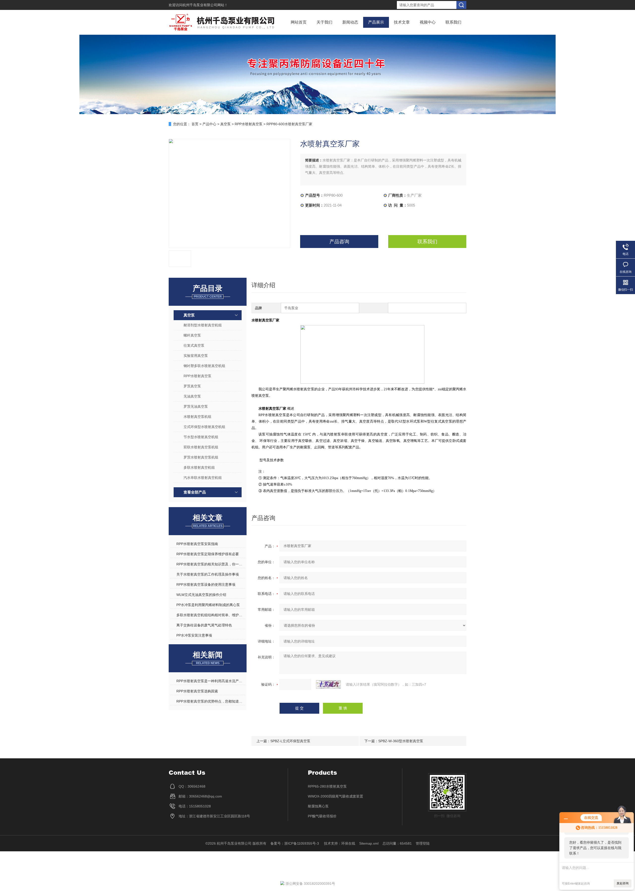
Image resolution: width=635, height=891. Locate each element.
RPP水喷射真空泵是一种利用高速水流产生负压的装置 (210, 681)
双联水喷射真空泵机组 (201, 447)
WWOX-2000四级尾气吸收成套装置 (335, 796)
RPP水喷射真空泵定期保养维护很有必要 (207, 554)
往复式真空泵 (194, 345)
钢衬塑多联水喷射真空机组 (204, 366)
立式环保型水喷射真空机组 (204, 427)
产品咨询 (339, 241)
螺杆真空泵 (192, 335)
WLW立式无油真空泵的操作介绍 (201, 595)
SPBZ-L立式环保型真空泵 (290, 741)
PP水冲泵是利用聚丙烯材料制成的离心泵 (208, 605)
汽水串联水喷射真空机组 (203, 478)
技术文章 (402, 22)
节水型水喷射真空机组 (201, 437)
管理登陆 (423, 843)
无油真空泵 (192, 396)
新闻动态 (350, 22)
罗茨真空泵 (192, 386)
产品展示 (376, 22)
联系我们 (453, 22)
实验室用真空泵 (196, 356)
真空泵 (225, 124)
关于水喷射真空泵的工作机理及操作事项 (207, 574)
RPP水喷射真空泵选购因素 (197, 691)
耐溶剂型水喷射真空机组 (203, 325)
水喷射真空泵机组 (197, 417)
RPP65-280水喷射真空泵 (327, 786)
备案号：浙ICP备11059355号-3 (295, 843)
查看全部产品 (195, 492)
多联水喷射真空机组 (199, 467)
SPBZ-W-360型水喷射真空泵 (400, 741)
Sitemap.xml (369, 843)
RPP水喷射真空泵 (248, 124)
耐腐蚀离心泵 (318, 806)
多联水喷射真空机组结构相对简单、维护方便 (210, 615)
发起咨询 (623, 883)
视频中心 (428, 22)
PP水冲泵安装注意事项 (194, 635)
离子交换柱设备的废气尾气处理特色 (204, 625)
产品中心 (209, 124)
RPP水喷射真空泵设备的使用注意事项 (205, 584)
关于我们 (324, 22)
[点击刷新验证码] (328, 684)
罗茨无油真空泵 (196, 406)
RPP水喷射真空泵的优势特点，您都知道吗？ (210, 701)
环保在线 (348, 843)
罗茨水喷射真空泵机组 (201, 457)
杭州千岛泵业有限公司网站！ (205, 5)
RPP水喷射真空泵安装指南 (197, 544)
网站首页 (299, 22)
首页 (194, 124)
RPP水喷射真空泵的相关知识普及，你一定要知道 (210, 564)
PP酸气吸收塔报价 (322, 816)
